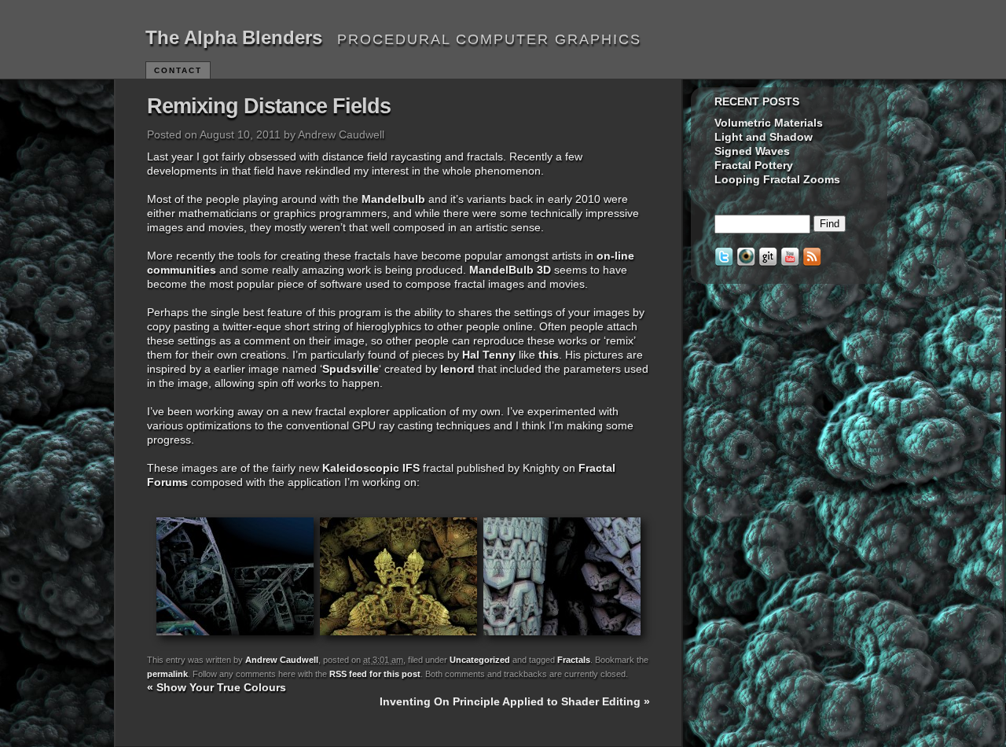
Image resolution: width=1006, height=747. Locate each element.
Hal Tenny (489, 354)
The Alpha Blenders (233, 37)
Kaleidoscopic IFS (371, 468)
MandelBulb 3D (510, 269)
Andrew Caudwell (281, 659)
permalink (167, 674)
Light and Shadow (763, 137)
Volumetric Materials (768, 122)
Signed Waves (752, 151)
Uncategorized (480, 659)
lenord (457, 368)
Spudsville (350, 368)
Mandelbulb (393, 199)
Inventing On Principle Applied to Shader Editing (515, 701)
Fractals (573, 659)
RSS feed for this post (374, 674)
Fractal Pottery (753, 165)
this (548, 354)
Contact (178, 70)
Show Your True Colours (216, 687)
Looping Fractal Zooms (777, 179)
